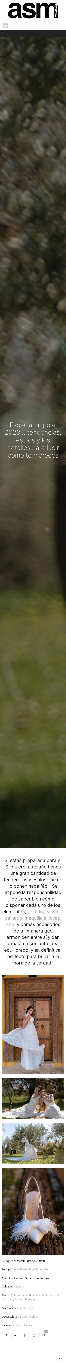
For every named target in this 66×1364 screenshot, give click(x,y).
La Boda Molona (28, 1316)
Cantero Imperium (25, 1299)
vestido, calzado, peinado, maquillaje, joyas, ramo (34, 918)
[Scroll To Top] (60, 1358)
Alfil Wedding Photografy (32, 1269)
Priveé (50, 1295)
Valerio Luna (19, 1295)
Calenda (19, 1286)
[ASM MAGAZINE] (33, 10)
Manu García (36, 1295)
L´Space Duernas (23, 1325)
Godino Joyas (25, 1308)
